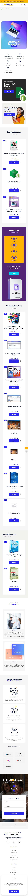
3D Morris (14, 460)
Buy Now (14, 162)
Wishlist (14, 874)
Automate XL (14, 581)
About (14, 867)
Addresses (14, 855)
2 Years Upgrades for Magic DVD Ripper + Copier (14, 380)
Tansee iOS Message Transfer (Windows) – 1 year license (14, 210)
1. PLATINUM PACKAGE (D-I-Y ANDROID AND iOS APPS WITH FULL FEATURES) (14, 328)
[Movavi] (8, 754)
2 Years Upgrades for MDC (14, 406)
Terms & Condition (14, 872)
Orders (14, 850)
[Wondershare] (20, 754)
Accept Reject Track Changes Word (14, 555)
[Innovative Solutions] (8, 766)
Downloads (14, 852)
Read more (14, 887)
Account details (14, 857)
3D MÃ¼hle (14, 433)
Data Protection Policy (13, 885)
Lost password (14, 860)
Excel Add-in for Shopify (14, 181)
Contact (14, 869)
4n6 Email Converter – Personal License (14, 487)
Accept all (14, 891)
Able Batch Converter (14, 513)
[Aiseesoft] (8, 760)
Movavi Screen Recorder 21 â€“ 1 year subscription (14, 154)
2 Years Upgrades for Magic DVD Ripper (14, 354)
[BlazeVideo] (20, 760)
